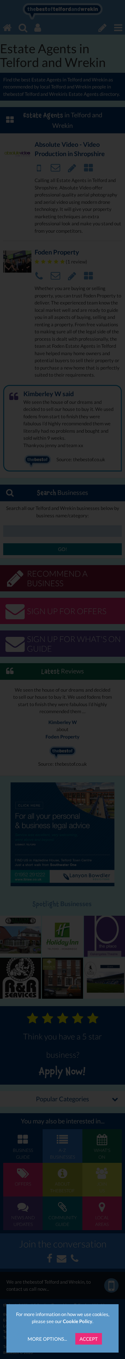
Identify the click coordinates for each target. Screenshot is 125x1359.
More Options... (47, 1339)
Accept (88, 1339)
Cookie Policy (77, 1321)
